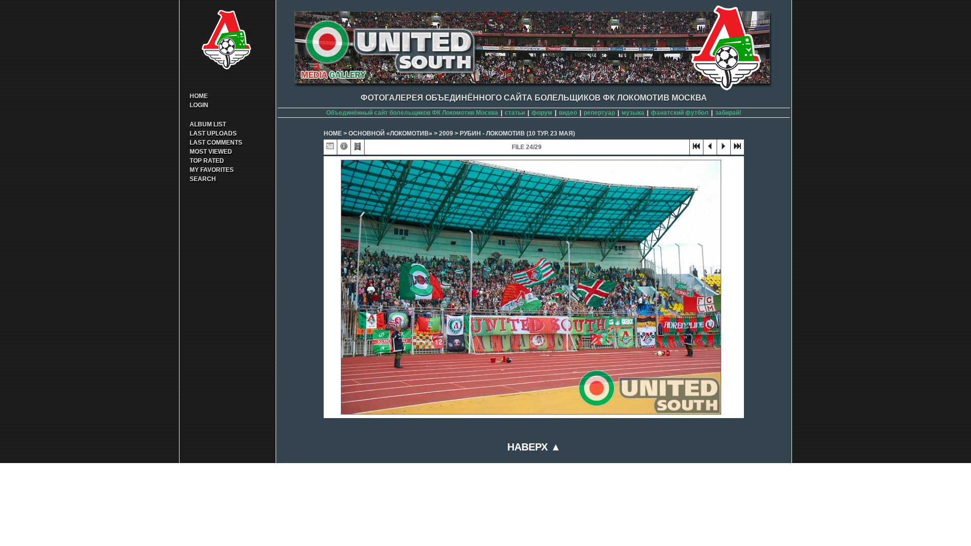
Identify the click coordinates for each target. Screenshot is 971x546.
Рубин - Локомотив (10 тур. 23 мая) (517, 133)
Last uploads (213, 133)
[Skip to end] (737, 148)
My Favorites (212, 169)
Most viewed (211, 151)
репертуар (599, 112)
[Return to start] (696, 148)
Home (199, 96)
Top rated (207, 160)
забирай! (728, 112)
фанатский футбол (680, 112)
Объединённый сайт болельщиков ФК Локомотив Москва (412, 112)
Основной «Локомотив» (390, 133)
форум (542, 112)
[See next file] (723, 148)
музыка (633, 112)
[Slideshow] (357, 148)
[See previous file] (710, 148)
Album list (208, 124)
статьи (515, 112)
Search (203, 179)
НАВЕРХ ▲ (534, 446)
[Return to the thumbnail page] (330, 148)
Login (199, 105)
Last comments (216, 142)
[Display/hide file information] (343, 148)
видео (568, 112)
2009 (446, 133)
